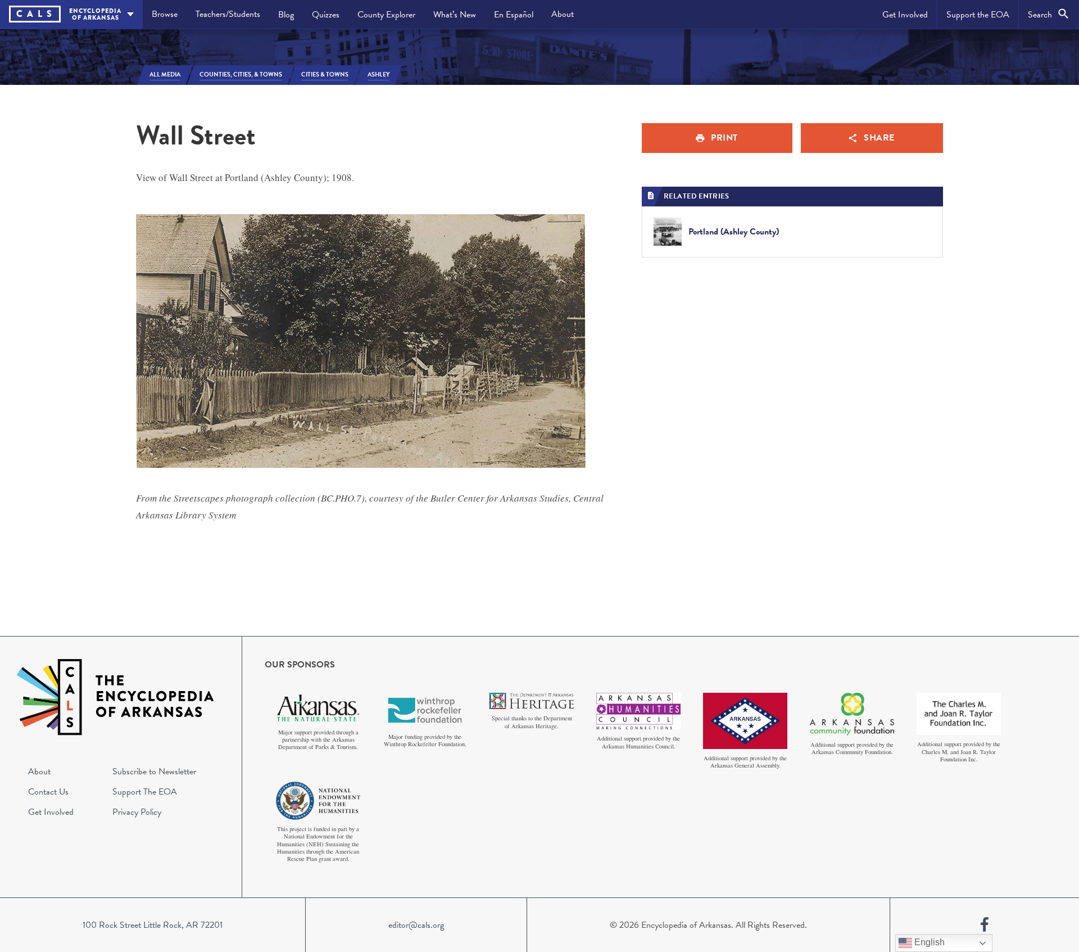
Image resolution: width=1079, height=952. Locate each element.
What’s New (454, 14)
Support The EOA (144, 791)
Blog (286, 14)
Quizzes (325, 14)
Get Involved (905, 14)
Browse (165, 14)
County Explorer (386, 14)
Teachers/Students (228, 14)
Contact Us (48, 791)
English (928, 942)
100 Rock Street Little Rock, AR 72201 (153, 925)
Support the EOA (977, 14)
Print (724, 138)
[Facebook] (984, 925)
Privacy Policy (136, 812)
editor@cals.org (416, 925)
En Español (513, 14)
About (562, 14)
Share (879, 138)
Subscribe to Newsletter (154, 771)
